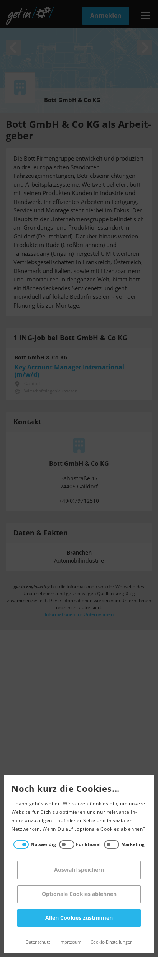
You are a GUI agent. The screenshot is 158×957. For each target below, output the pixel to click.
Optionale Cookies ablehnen (79, 894)
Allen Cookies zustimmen (79, 918)
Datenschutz (38, 942)
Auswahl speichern (79, 870)
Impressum (70, 942)
